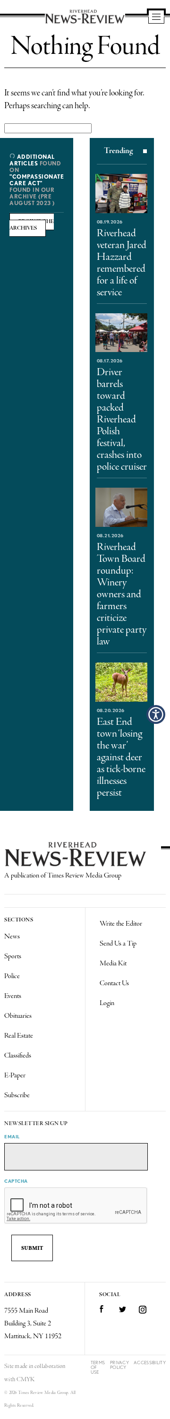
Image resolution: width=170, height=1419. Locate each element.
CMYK (26, 1380)
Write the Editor (121, 924)
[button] (155, 714)
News (12, 936)
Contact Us (114, 983)
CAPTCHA (16, 1181)
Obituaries (18, 1016)
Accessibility (150, 1362)
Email (12, 1136)
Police (12, 976)
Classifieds (17, 1055)
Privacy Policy (119, 1365)
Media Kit (113, 963)
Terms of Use (98, 1367)
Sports (12, 956)
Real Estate (18, 1036)
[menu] (156, 17)
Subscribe (17, 1095)
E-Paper (15, 1075)
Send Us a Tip (118, 943)
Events (12, 996)
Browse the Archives (31, 225)
